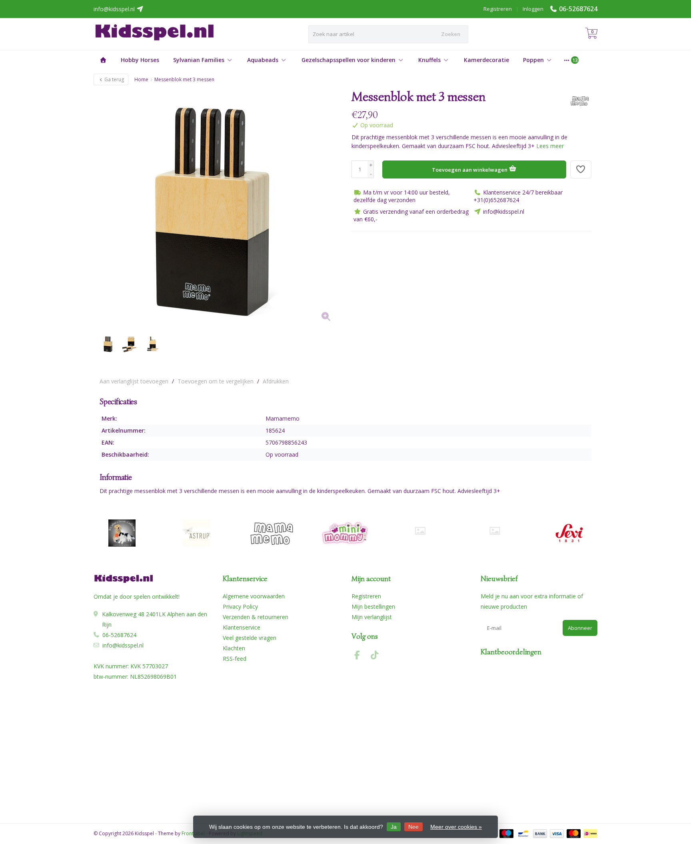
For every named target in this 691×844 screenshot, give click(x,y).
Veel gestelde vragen (249, 638)
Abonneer (580, 627)
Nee (413, 827)
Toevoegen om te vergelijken (216, 381)
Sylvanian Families (198, 60)
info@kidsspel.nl (123, 645)
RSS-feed (234, 658)
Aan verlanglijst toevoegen (134, 381)
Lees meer (550, 146)
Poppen (533, 60)
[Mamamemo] (576, 101)
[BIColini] (122, 533)
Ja (394, 827)
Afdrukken (276, 381)
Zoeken (450, 34)
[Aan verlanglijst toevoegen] (581, 169)
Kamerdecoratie (486, 60)
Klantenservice (241, 627)
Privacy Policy (240, 606)
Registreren (497, 8)
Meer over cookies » (456, 827)
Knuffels (429, 60)
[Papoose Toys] (494, 530)
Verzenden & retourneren (255, 617)
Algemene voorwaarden (254, 596)
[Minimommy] (346, 533)
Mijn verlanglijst (371, 617)
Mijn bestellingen (373, 606)
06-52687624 (578, 8)
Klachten (234, 648)
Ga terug (113, 79)
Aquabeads (262, 60)
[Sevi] (569, 533)
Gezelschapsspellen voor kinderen (348, 60)
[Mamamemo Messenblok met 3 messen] (220, 209)
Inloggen (533, 8)
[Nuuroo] (420, 530)
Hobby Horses (140, 60)
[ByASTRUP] (196, 533)
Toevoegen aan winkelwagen (470, 169)
